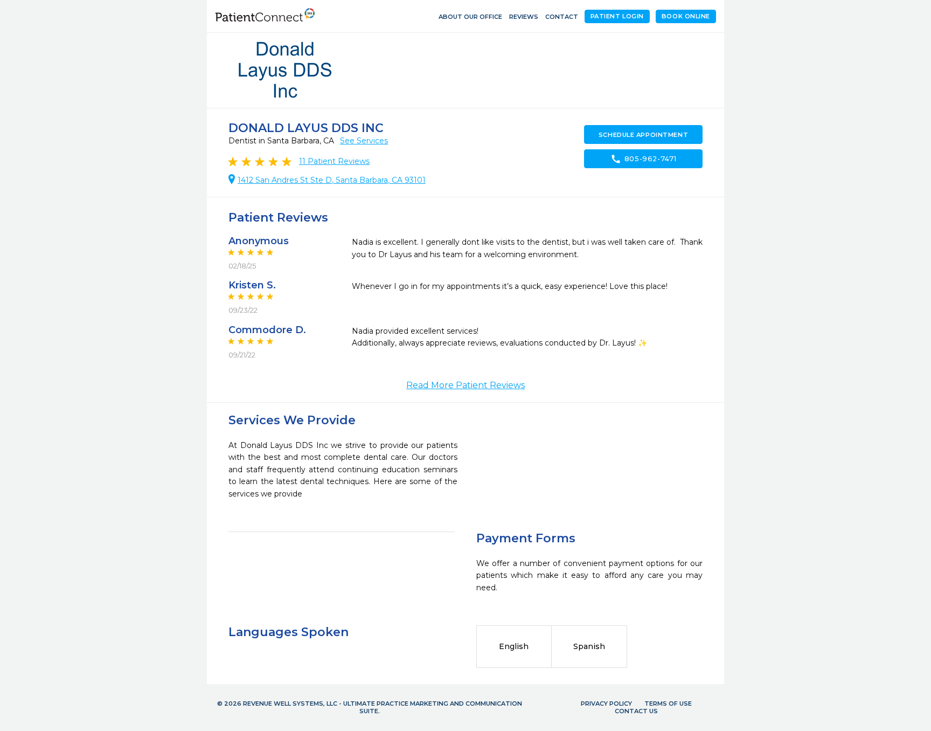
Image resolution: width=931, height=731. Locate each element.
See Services (364, 141)
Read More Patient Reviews (465, 385)
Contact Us (636, 711)
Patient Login (617, 16)
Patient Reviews (334, 161)
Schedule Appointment (643, 135)
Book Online (686, 16)
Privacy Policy (606, 703)
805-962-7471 (643, 159)
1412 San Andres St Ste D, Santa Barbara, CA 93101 (332, 180)
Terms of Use (668, 703)
